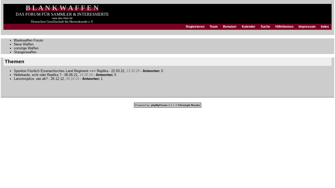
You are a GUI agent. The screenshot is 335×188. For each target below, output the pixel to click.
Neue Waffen (24, 44)
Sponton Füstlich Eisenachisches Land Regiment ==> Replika (61, 71)
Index (325, 26)
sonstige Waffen (26, 48)
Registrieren (195, 26)
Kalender (248, 26)
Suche (265, 26)
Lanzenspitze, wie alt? (31, 79)
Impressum (307, 26)
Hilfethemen (284, 26)
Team (214, 26)
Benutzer (230, 26)
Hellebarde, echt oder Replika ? (37, 75)
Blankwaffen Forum (28, 40)
